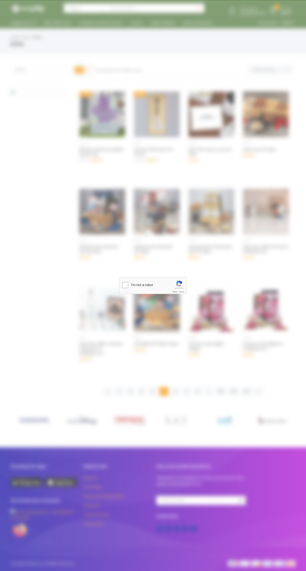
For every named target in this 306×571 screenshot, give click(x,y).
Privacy (175, 292)
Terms (181, 292)
